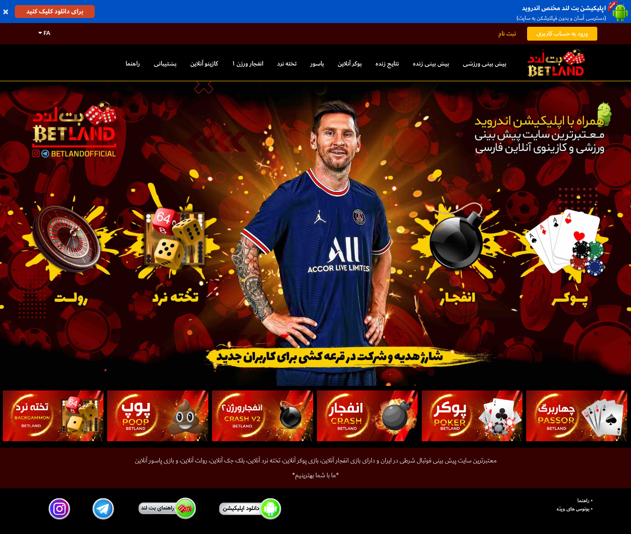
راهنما (133, 63)
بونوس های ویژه (573, 509)
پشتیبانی (165, 63)
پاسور (317, 63)
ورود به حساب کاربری (562, 33)
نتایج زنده (387, 63)
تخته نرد (287, 63)
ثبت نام (507, 33)
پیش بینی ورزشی (484, 63)
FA (46, 33)
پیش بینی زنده (431, 63)
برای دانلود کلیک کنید (54, 11)
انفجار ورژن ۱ (247, 63)
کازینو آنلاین (204, 63)
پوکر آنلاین (350, 63)
